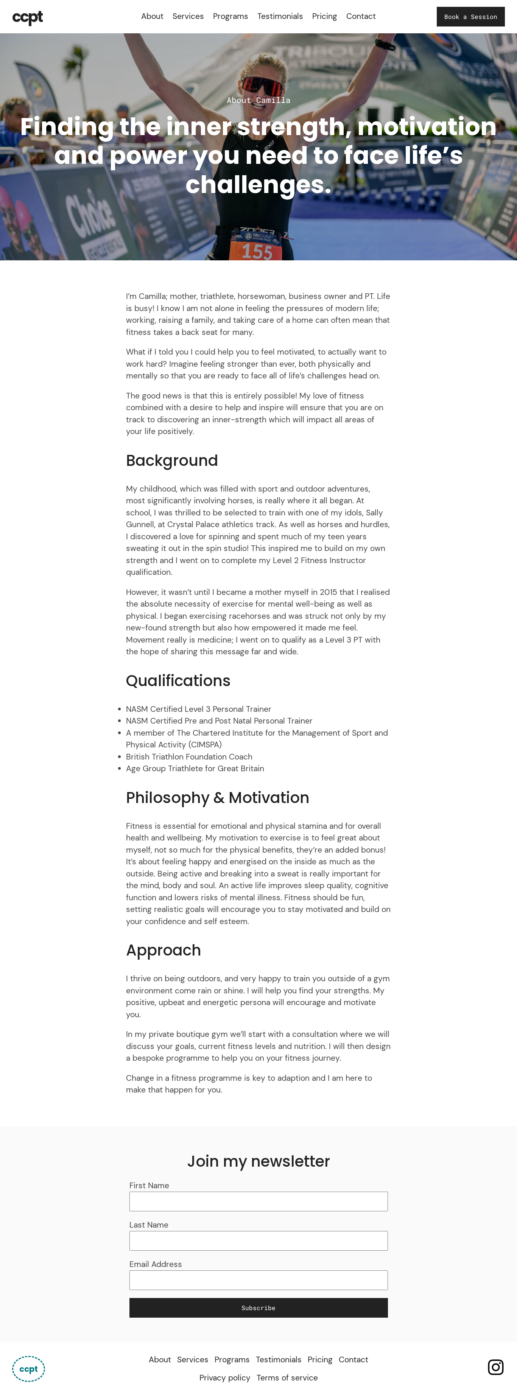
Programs (230, 16)
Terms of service (287, 1378)
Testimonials (280, 16)
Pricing (324, 16)
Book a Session (470, 16)
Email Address (155, 1264)
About (152, 16)
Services (188, 16)
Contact (361, 16)
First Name (149, 1185)
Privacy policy (225, 1378)
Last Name (148, 1225)
